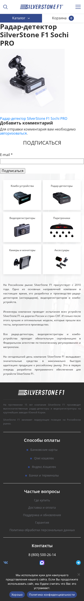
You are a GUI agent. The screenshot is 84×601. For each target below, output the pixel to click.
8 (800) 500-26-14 (42, 554)
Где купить (42, 500)
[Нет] (78, 574)
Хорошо (17, 594)
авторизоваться (13, 133)
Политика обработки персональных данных (42, 530)
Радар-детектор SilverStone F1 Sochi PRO (33, 118)
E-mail (6, 155)
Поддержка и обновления (42, 515)
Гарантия (42, 523)
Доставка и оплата (42, 508)
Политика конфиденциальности (52, 594)
